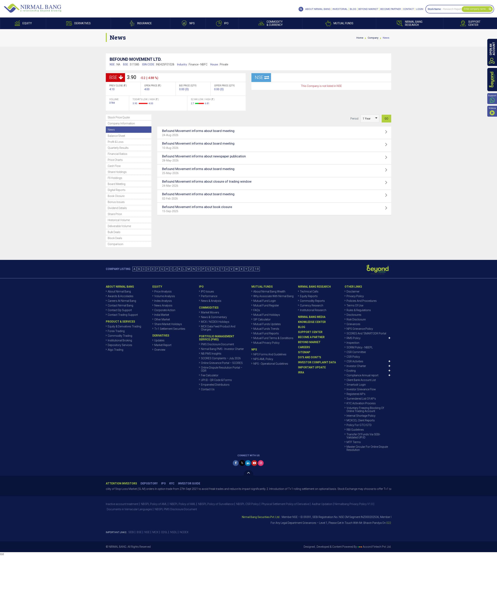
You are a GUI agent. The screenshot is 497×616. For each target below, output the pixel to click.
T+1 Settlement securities (169, 328)
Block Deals (115, 238)
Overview (159, 349)
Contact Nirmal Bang (120, 305)
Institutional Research (313, 310)
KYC (172, 483)
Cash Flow (114, 165)
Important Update (312, 367)
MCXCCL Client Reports (361, 420)
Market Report (162, 345)
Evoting (351, 370)
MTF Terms (354, 442)
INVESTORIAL (340, 9)
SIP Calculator (262, 319)
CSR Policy (353, 356)
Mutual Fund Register (266, 305)
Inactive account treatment (122, 504)
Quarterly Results (118, 147)
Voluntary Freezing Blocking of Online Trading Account (365, 409)
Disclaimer (353, 291)
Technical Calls (309, 291)
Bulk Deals (114, 232)
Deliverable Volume (119, 226)
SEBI (131, 532)
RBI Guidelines (355, 429)
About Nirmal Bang (119, 291)
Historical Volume (119, 220)
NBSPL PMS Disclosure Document (176, 509)
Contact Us (208, 389)
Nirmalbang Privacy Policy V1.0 (354, 504)
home (359, 37)
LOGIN (419, 9)
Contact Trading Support (123, 314)
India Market (161, 314)
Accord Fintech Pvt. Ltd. (377, 546)
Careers (304, 347)
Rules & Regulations (359, 310)
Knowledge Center (312, 322)
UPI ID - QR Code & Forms (216, 380)
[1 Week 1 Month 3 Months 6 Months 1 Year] (370, 119)
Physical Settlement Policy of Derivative (285, 504)
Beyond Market (368, 9)
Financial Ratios (117, 153)
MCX (155, 532)
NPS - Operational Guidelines (270, 363)
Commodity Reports (312, 300)
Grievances (353, 324)
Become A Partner (311, 337)
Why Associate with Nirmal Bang (273, 296)
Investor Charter (356, 366)
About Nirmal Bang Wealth (269, 291)
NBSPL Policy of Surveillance (216, 504)
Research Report (452, 9)
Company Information (121, 123)
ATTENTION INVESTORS (121, 483)
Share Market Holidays (168, 324)
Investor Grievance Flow (361, 389)
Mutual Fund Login (264, 300)
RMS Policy (354, 338)
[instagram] (261, 463)
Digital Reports (116, 190)
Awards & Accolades (120, 296)
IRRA (301, 372)
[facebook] (236, 463)
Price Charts (115, 159)
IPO (163, 483)
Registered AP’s (356, 394)
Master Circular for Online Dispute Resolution (367, 448)
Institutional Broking (120, 340)
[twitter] (242, 463)
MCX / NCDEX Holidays (215, 321)
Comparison (115, 244)
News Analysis (163, 305)
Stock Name (434, 9)
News (111, 129)
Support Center (310, 332)
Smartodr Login (356, 384)
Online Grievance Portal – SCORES (222, 362)
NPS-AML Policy (263, 359)
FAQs (256, 310)
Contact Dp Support (120, 310)
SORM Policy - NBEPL (360, 347)
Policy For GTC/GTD (359, 425)
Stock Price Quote (119, 117)
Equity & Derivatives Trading (124, 326)
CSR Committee (356, 352)
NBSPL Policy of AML (154, 504)
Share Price (115, 214)
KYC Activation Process (361, 403)
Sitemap (304, 352)
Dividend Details (117, 208)
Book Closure (116, 196)
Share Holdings (117, 172)
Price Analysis (163, 291)
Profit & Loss (115, 141)
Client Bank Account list (361, 380)
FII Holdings (115, 178)
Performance (209, 296)
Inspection (353, 342)
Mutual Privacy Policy (266, 342)
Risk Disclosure (356, 319)
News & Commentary (214, 317)
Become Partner (390, 9)
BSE (139, 532)
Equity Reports (309, 296)
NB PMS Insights (211, 353)
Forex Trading (116, 331)
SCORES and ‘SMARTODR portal (366, 333)
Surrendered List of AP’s (361, 398)
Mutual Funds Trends (266, 328)
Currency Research (311, 305)
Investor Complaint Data (317, 362)
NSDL (173, 532)
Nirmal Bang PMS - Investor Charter (222, 349)
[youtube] (254, 463)
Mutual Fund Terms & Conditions (273, 338)
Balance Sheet (116, 135)
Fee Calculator (209, 375)
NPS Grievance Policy (360, 328)
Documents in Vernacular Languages (129, 509)
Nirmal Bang (32, 8)
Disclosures (354, 314)
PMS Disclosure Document (217, 344)
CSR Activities (355, 361)
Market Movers (210, 312)
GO (386, 118)
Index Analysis (163, 300)
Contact (408, 9)
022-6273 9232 (378, 522)
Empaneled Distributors (215, 384)
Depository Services (120, 345)
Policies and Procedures (362, 300)
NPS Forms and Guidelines (269, 354)
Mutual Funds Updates (267, 324)
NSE (147, 532)
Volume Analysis (164, 296)
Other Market (162, 319)
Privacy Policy (355, 296)
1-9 (257, 269)
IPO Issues (207, 291)
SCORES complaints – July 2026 (221, 358)
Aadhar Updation (322, 504)
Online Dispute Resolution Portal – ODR (221, 369)
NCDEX (184, 532)
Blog (353, 9)
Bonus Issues (116, 202)
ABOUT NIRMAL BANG (317, 9)
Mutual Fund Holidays (266, 314)
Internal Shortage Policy (361, 415)
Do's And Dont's (309, 357)
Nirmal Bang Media (311, 316)
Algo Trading (115, 349)
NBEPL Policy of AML (182, 504)
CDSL (164, 532)
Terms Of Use (355, 305)
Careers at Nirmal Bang (122, 300)
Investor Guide (189, 483)
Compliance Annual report (362, 375)
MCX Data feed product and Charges (218, 328)
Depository (149, 483)
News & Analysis (211, 300)
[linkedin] (248, 463)
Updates (159, 340)
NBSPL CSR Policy (247, 504)
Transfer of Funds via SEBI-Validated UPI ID (363, 436)
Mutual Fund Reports (266, 333)
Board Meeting (116, 184)
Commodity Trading (120, 335)
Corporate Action (164, 310)
